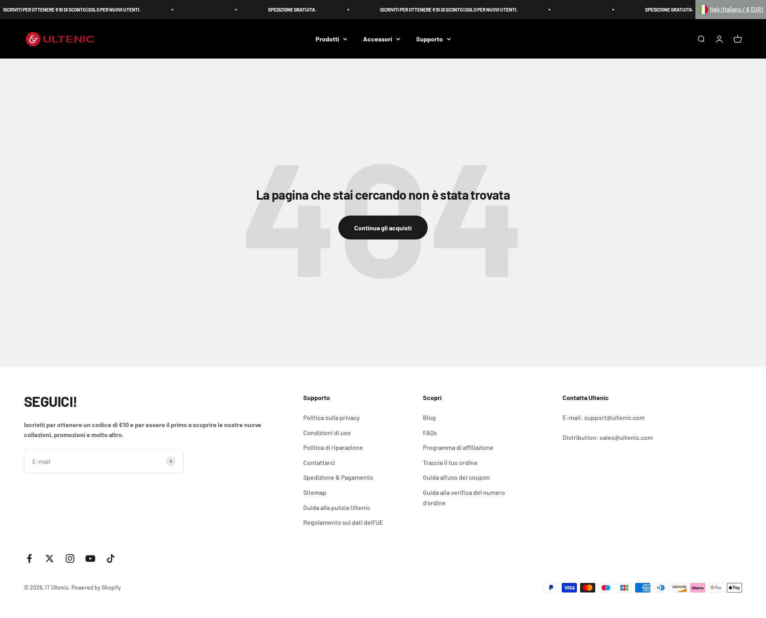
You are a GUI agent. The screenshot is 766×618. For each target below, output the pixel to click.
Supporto (429, 39)
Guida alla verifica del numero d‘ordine (464, 497)
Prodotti (327, 39)
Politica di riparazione (333, 447)
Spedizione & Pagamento (338, 477)
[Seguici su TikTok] (110, 558)
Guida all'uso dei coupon (456, 477)
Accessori (377, 39)
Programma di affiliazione (458, 447)
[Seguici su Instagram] (70, 558)
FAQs (430, 432)
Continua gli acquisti (383, 228)
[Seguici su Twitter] (49, 558)
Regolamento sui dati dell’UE (343, 522)
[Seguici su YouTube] (90, 558)
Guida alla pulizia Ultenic (336, 507)
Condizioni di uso (327, 432)
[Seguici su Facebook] (29, 558)
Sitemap (314, 492)
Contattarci (319, 462)
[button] (730, 9)
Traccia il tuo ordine (450, 462)
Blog (429, 417)
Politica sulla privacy (331, 417)
